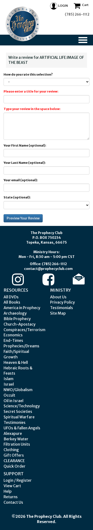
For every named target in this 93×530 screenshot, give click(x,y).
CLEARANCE (14, 460)
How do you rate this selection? (29, 74)
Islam (8, 378)
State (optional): (17, 197)
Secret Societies (18, 411)
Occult (9, 395)
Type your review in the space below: (32, 109)
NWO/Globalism (18, 389)
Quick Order (15, 466)
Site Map (58, 313)
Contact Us (13, 502)
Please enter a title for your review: (31, 91)
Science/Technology (22, 406)
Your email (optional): (21, 180)
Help (8, 491)
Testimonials (61, 307)
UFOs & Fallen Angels (22, 428)
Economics (13, 335)
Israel (9, 384)
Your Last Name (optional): (25, 163)
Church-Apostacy (20, 324)
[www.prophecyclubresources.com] (23, 24)
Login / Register (18, 480)
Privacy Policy (62, 302)
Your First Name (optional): (25, 145)
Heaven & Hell (16, 362)
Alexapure (13, 433)
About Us (58, 297)
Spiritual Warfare (19, 417)
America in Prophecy (22, 307)
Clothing (11, 449)
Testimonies (15, 422)
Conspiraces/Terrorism (24, 329)
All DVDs (11, 297)
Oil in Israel (13, 400)
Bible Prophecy (17, 318)
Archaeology (15, 313)
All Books (12, 302)
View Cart (12, 485)
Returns (11, 496)
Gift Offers (14, 455)
